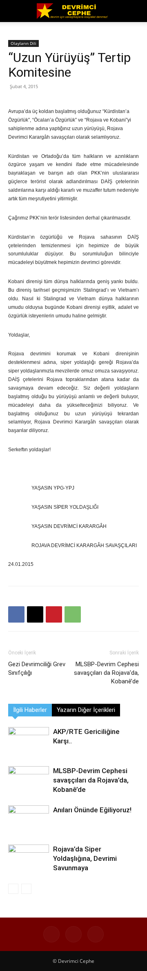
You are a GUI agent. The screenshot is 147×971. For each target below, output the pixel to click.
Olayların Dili (23, 43)
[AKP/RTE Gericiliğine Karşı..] (28, 741)
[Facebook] (16, 614)
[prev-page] (13, 889)
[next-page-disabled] (26, 889)
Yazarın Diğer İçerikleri (86, 710)
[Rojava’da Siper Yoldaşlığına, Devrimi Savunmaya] (28, 859)
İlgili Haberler (30, 710)
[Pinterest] (54, 614)
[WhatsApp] (73, 614)
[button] (14, 11)
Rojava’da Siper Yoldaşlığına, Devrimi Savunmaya (85, 858)
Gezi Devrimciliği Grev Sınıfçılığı (36, 668)
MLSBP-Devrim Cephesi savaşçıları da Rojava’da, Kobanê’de (106, 673)
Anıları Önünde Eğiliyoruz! (92, 810)
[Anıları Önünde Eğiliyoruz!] (28, 819)
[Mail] (95, 934)
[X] (35, 614)
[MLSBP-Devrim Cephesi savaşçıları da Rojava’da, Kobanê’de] (28, 780)
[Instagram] (73, 934)
